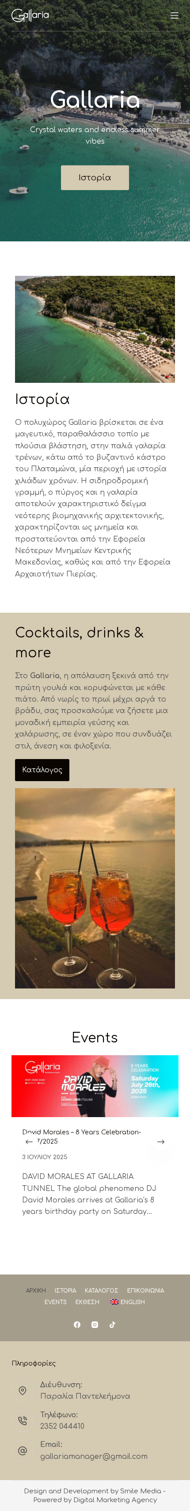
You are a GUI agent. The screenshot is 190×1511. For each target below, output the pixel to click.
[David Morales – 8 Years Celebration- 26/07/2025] (95, 1086)
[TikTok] (112, 1324)
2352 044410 (62, 1427)
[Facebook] (77, 1324)
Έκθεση (87, 1302)
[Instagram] (94, 1324)
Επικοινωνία (145, 1291)
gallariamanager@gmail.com (94, 1457)
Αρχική (36, 1291)
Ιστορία (65, 1291)
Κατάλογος (101, 1291)
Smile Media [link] (140, 1491)
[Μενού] (175, 15)
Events (56, 1302)
